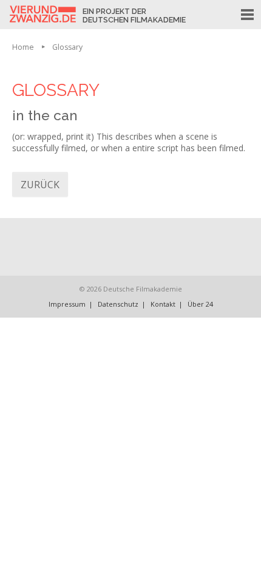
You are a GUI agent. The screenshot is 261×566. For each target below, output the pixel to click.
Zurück (40, 184)
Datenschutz (118, 304)
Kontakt (163, 304)
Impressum (67, 304)
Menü (250, 13)
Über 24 (200, 304)
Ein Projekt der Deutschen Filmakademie (134, 15)
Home (23, 47)
